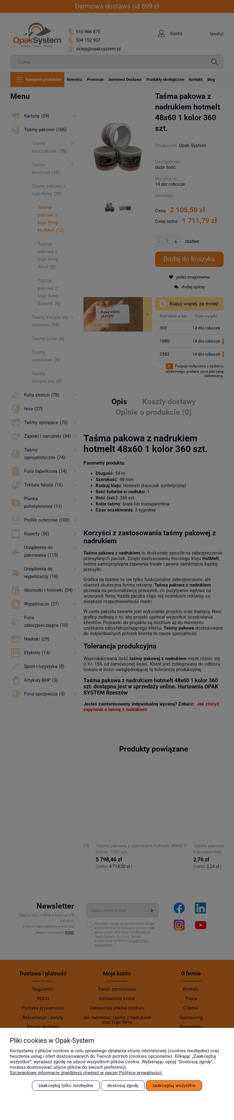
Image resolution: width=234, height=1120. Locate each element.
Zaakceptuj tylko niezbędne (65, 1085)
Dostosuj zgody (122, 1085)
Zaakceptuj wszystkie (174, 1085)
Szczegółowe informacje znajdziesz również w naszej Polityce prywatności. (86, 1072)
